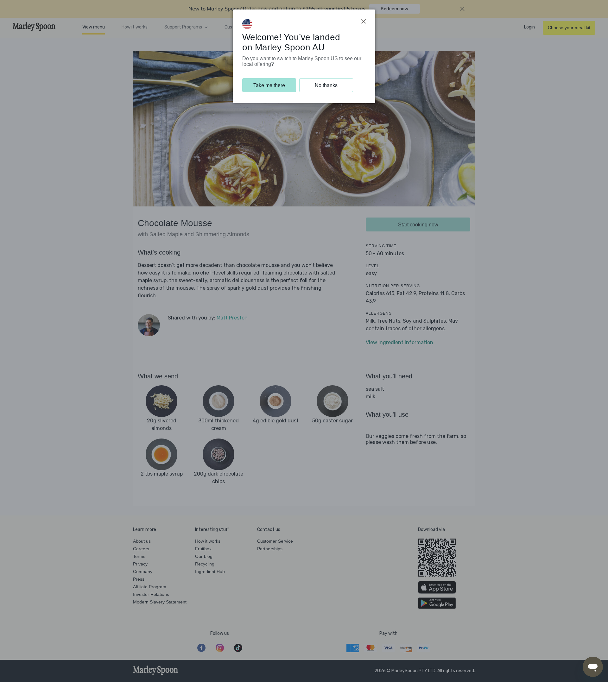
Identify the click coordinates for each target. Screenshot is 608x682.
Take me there (269, 85)
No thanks (326, 85)
